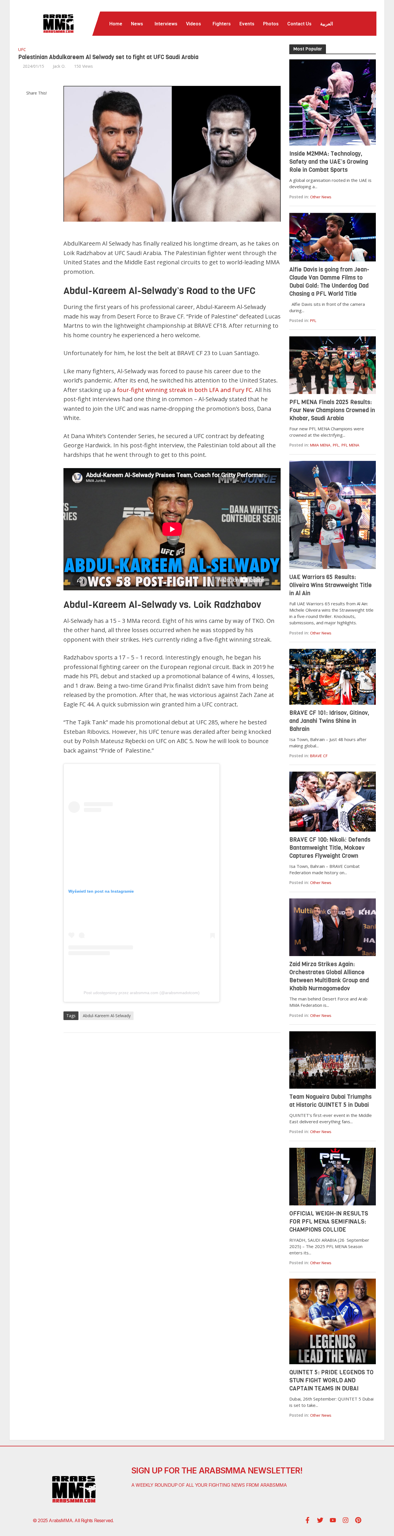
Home (115, 24)
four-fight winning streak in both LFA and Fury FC (184, 390)
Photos (271, 24)
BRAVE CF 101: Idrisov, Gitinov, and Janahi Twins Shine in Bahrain (329, 721)
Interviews (166, 24)
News (137, 24)
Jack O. (59, 66)
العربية (326, 24)
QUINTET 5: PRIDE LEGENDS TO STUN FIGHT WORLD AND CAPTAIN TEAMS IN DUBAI (331, 1380)
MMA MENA (320, 445)
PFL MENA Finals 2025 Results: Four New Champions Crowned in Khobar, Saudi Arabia (332, 410)
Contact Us (299, 24)
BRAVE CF (319, 755)
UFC (22, 49)
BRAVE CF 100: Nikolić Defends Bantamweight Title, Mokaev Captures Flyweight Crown (329, 848)
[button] (138, 24)
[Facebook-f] (307, 1520)
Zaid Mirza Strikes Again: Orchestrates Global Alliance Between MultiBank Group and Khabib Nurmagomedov (329, 976)
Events (246, 24)
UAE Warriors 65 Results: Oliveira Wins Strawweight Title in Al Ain (330, 585)
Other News (320, 196)
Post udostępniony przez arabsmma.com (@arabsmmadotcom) (142, 992)
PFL (313, 320)
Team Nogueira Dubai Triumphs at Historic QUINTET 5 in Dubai (330, 1101)
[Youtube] (333, 1520)
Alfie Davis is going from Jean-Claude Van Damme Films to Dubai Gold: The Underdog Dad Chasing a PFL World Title (329, 282)
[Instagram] (345, 1520)
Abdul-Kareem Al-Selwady (107, 1015)
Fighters (222, 24)
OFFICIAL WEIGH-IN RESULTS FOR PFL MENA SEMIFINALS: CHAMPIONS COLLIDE (328, 1222)
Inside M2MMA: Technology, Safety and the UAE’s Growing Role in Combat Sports (328, 162)
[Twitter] (320, 1520)
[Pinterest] (358, 1520)
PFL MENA (350, 445)
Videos (193, 24)
